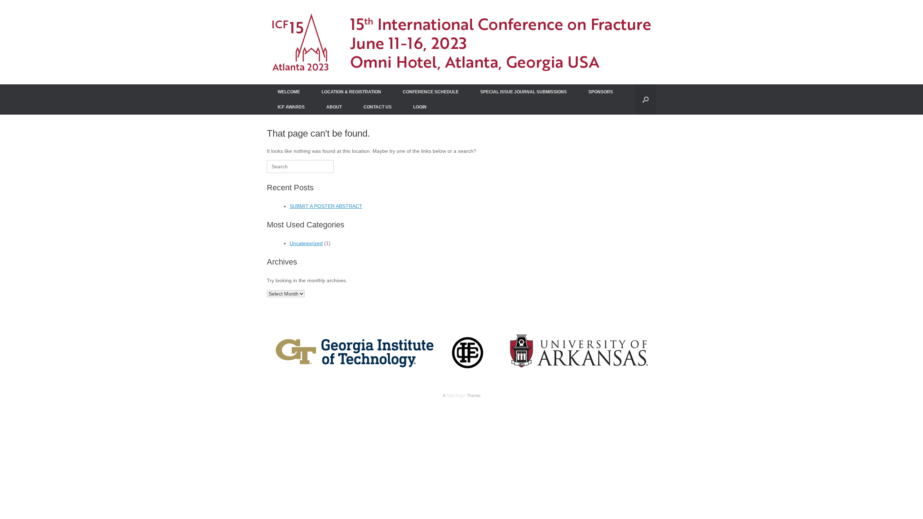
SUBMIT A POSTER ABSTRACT (326, 206)
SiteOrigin (456, 396)
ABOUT (334, 107)
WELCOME (289, 91)
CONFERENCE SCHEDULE (431, 91)
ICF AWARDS (291, 107)
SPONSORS (600, 91)
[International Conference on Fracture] (461, 42)
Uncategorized (306, 243)
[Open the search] (645, 99)
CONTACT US (377, 107)
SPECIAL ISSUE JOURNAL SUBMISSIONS (523, 91)
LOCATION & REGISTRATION (351, 91)
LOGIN (420, 107)
